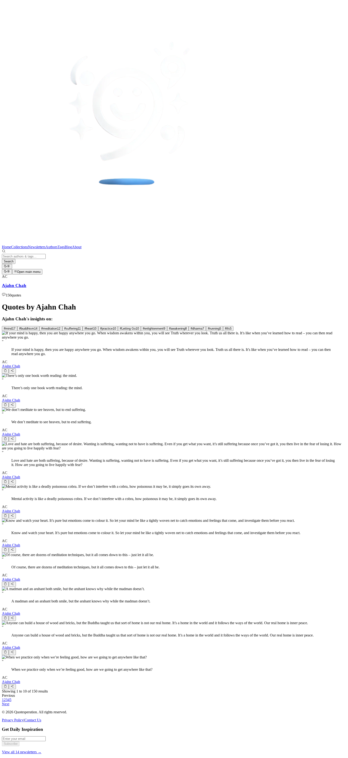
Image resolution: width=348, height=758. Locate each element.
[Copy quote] (5, 371)
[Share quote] (12, 371)
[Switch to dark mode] (7, 266)
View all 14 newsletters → (21, 752)
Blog (68, 247)
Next (5, 704)
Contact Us (32, 720)
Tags (61, 247)
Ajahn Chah (11, 366)
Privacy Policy (13, 720)
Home (6, 247)
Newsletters (36, 247)
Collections (19, 247)
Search (8, 261)
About (76, 247)
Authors (51, 247)
